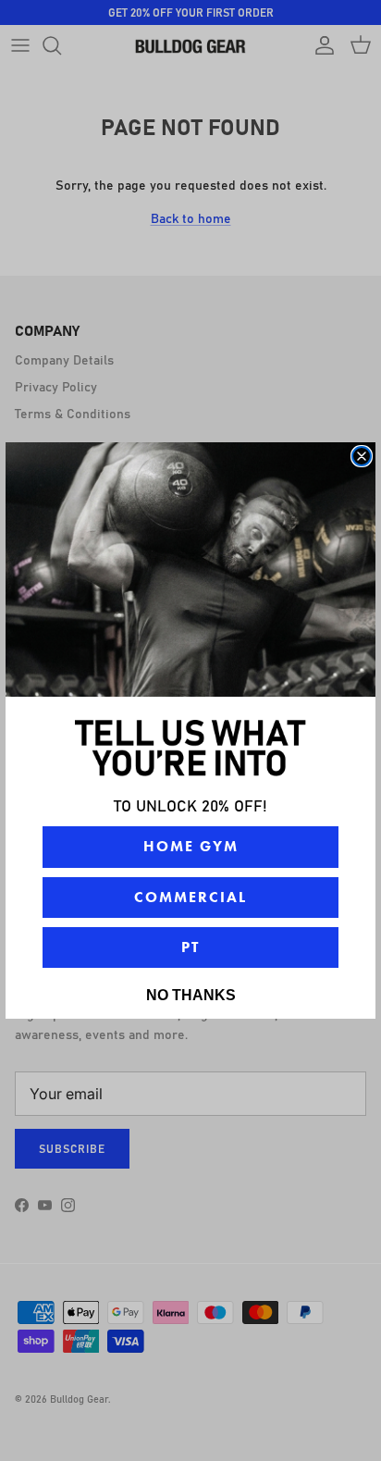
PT (190, 947)
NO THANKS (191, 995)
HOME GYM (191, 846)
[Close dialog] (361, 456)
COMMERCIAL (190, 897)
